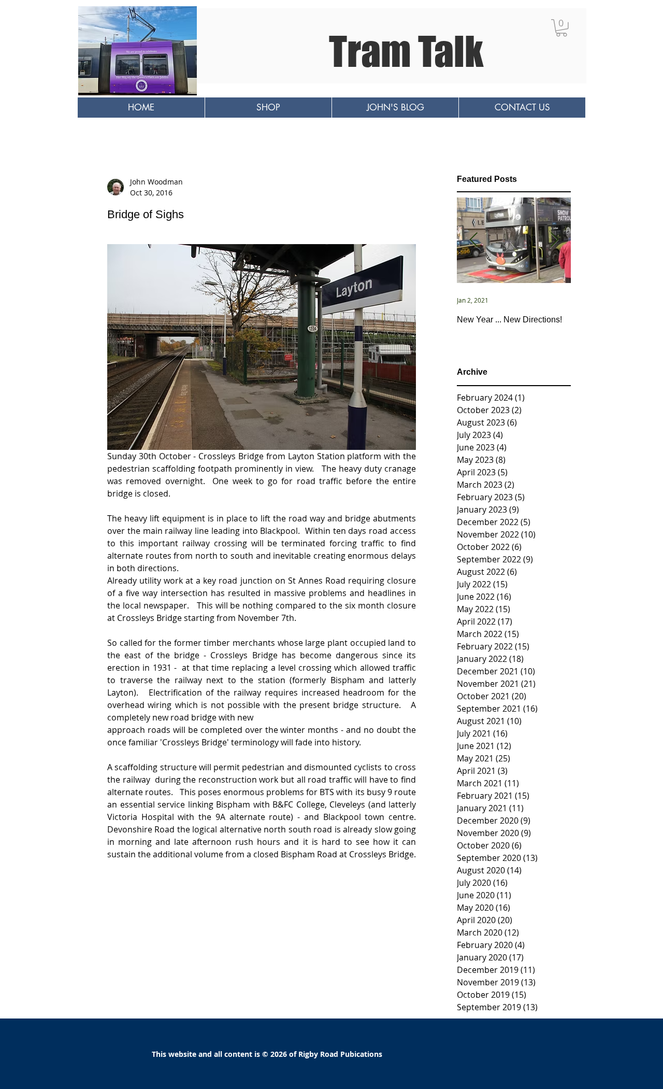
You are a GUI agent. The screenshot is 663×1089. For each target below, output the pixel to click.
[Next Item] (554, 241)
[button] (561, 28)
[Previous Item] (473, 241)
